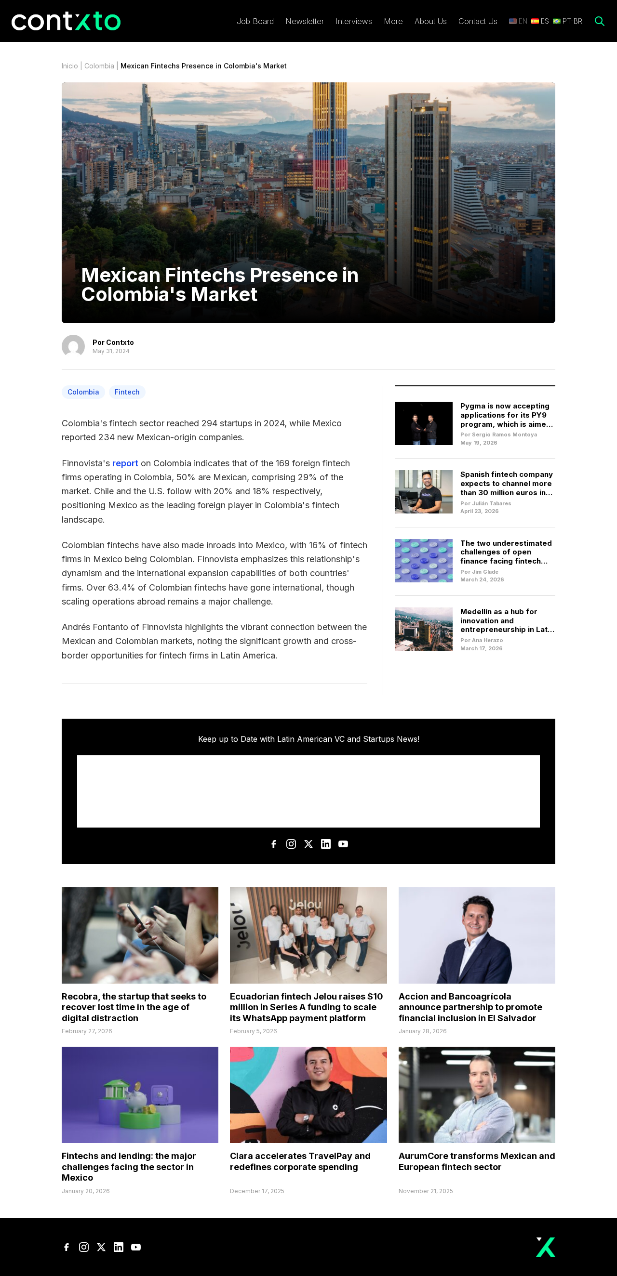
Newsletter (304, 21)
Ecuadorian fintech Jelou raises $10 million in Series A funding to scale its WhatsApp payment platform (306, 1007)
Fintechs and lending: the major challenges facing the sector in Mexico (129, 1167)
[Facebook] (274, 844)
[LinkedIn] (326, 844)
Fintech (127, 392)
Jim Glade (485, 571)
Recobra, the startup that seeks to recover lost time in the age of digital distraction (134, 1007)
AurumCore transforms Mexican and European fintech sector (477, 1161)
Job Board (255, 21)
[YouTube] (343, 844)
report (125, 463)
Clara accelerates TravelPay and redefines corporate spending (300, 1161)
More (393, 21)
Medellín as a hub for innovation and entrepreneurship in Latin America (507, 625)
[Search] (599, 21)
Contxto (120, 342)
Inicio (70, 66)
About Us (431, 21)
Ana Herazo (487, 640)
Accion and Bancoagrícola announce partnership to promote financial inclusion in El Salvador (470, 1007)
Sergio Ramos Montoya (504, 434)
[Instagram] (291, 844)
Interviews (353, 21)
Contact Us (477, 21)
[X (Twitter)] (308, 844)
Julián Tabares (491, 503)
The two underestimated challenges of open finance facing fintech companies (506, 557)
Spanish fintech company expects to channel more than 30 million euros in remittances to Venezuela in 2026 (506, 492)
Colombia (99, 66)
